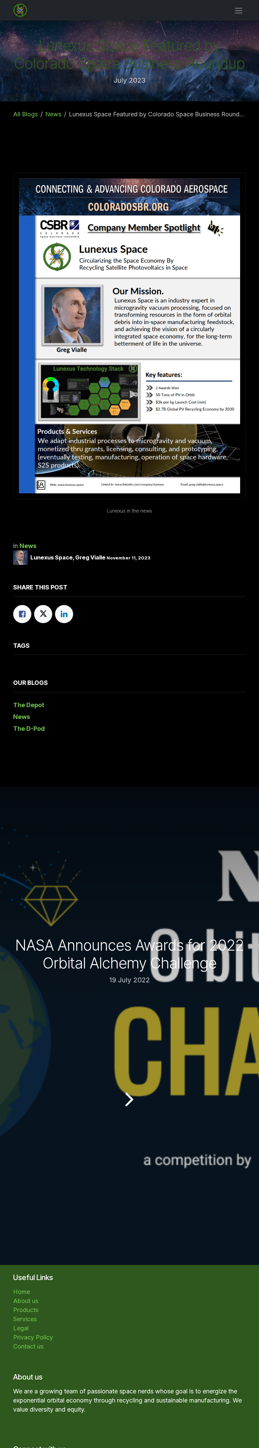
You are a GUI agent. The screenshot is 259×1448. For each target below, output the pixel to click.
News (53, 114)
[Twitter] (43, 614)
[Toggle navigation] (238, 10)
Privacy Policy (33, 1337)
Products (25, 1309)
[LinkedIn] (64, 614)
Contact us (28, 1346)
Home (21, 1291)
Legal (21, 1328)
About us (25, 1300)
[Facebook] (22, 614)
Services (25, 1319)
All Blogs (25, 114)
